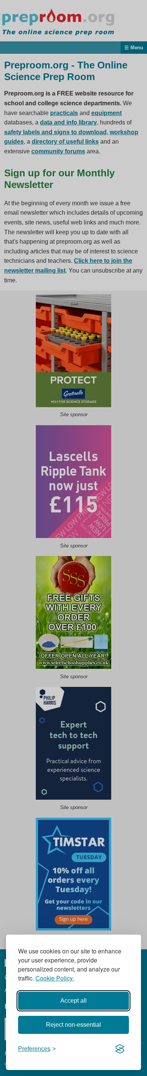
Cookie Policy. (54, 978)
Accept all (73, 1000)
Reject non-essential (73, 1024)
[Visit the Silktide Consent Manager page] (120, 1049)
